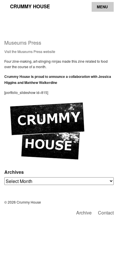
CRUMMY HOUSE (30, 6)
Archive (84, 212)
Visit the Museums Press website (29, 51)
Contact (106, 212)
